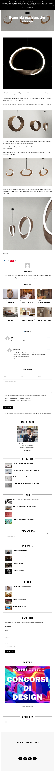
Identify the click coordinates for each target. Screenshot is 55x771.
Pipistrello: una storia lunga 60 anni (21, 476)
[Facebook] (20, 758)
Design (27, 13)
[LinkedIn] (35, 758)
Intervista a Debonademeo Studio (20, 557)
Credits (35, 764)
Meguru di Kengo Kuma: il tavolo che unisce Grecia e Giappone (26, 499)
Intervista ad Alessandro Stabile (20, 550)
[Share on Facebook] (9, 261)
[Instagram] (25, 758)
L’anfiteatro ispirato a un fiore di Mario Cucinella (23, 519)
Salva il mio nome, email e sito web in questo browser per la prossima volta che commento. (25, 395)
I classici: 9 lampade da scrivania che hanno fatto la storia (26, 470)
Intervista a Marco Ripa (18, 563)
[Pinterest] (30, 758)
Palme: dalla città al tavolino (19, 599)
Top (28, 767)
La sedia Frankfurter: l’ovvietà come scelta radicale (24, 513)
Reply (48, 337)
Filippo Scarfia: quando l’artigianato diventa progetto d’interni (44, 302)
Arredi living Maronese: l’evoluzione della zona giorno (24, 506)
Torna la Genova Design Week (19, 606)
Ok (22, 7)
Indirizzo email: (8, 644)
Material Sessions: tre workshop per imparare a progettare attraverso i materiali (27, 320)
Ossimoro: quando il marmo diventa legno (22, 586)
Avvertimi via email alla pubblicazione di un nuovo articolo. (18, 400)
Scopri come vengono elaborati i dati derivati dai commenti (38, 413)
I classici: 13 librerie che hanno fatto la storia (23, 463)
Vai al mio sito (27, 450)
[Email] (15, 261)
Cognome (7, 637)
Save (12, 260)
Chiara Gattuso (28, 25)
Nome (6, 630)
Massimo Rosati (16, 349)
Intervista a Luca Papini (18, 570)
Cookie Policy (30, 7)
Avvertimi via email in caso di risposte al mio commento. (17, 398)
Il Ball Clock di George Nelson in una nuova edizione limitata (26, 483)
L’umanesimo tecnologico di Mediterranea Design (24, 593)
